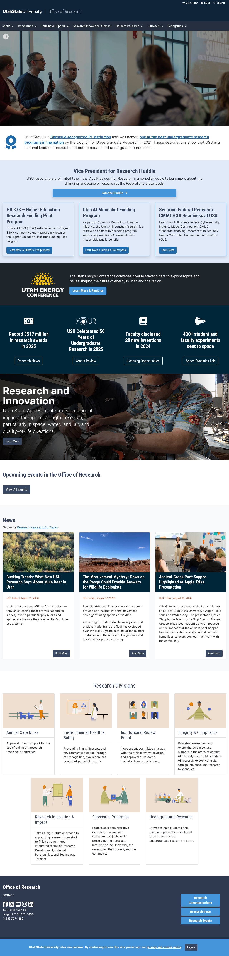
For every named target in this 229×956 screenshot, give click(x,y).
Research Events (200, 921)
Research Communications (200, 900)
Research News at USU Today (37, 527)
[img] (6, 36)
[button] (114, 78)
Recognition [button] (175, 26)
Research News (29, 361)
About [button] (6, 26)
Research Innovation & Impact (92, 26)
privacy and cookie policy (164, 947)
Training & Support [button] (53, 26)
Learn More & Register (89, 291)
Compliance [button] (25, 26)
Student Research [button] (127, 26)
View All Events (16, 489)
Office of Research (65, 11)
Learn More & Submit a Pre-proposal (29, 250)
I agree (191, 947)
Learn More (169, 250)
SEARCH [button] (221, 3)
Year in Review (86, 361)
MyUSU (207, 3)
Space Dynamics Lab (200, 361)
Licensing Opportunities (143, 361)
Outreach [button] (153, 26)
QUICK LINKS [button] (192, 3)
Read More (61, 653)
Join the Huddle (122, 193)
